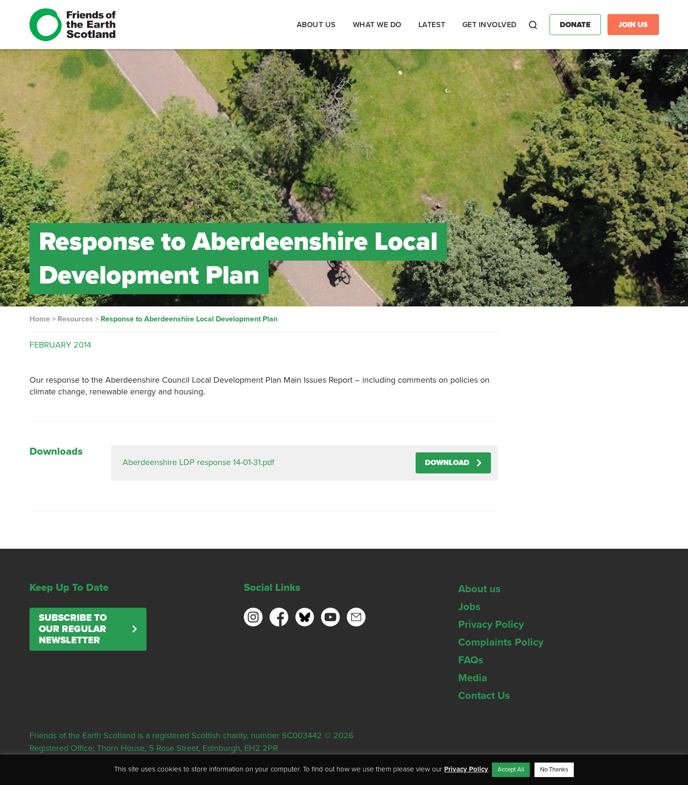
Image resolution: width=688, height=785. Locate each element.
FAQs (470, 660)
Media (472, 678)
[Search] (533, 25)
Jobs (469, 607)
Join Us (633, 24)
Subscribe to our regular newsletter (73, 629)
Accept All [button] (511, 769)
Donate (575, 24)
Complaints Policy (500, 642)
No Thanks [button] (554, 769)
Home (39, 319)
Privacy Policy (491, 624)
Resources (75, 319)
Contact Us (484, 696)
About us (479, 589)
